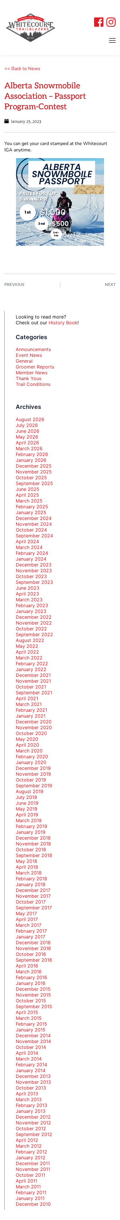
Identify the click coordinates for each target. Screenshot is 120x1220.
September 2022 (34, 634)
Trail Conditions (33, 384)
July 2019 (26, 797)
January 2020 (31, 762)
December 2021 (33, 675)
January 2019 (30, 832)
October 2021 (31, 687)
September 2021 (34, 692)
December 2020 (34, 722)
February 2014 (31, 1064)
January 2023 (31, 611)
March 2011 (28, 1186)
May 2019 (26, 809)
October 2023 (31, 576)
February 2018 (31, 878)
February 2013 (31, 1105)
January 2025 (31, 512)
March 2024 (29, 547)
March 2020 (29, 751)
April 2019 (27, 814)
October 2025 (31, 477)
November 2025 (34, 472)
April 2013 (27, 1093)
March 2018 (29, 873)
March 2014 (29, 1059)
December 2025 (34, 466)
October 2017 (31, 902)
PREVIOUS (14, 284)
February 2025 (32, 506)
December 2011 (33, 1163)
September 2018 (34, 855)
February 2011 (31, 1192)
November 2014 (33, 1041)
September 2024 (34, 536)
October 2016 (31, 954)
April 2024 (27, 541)
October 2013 (31, 1088)
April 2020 (27, 745)
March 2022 (29, 658)
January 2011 (30, 1198)
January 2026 (31, 460)
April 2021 (27, 698)
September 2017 (34, 907)
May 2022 (27, 646)
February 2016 (31, 977)
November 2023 (34, 570)
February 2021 (31, 710)
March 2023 (29, 599)
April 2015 (27, 1012)
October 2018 (31, 849)
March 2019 (29, 820)
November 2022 (34, 623)
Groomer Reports (35, 367)
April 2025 (27, 495)
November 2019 (33, 774)
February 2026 (32, 454)
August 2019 (29, 791)
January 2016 (30, 983)
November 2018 (33, 844)
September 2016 (34, 960)
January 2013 (30, 1111)
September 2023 (34, 582)
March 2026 (29, 448)
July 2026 (27, 425)
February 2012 (31, 1152)
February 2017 (31, 931)
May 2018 (26, 861)
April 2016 (27, 966)
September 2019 (34, 785)
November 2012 (33, 1123)
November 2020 (34, 727)
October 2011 (30, 1175)
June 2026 (27, 431)
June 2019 (27, 803)
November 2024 (34, 524)
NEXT (110, 284)
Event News (29, 355)
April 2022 (27, 652)
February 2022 (32, 663)
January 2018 (30, 884)
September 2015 (34, 1006)
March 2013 (29, 1099)
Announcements (33, 349)
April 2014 (27, 1053)
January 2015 (30, 1030)
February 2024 (32, 553)
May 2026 (27, 437)
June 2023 (27, 588)
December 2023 (34, 565)
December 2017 (33, 890)
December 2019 (33, 768)
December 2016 (33, 942)
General (24, 361)
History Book (63, 322)
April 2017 (27, 919)
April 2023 (27, 594)
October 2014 (31, 1047)
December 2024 (34, 518)
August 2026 (30, 419)
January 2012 (30, 1157)
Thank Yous (28, 378)
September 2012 (34, 1134)
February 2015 (31, 1024)
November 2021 (33, 681)
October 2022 (31, 629)
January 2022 (31, 669)
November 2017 (33, 896)
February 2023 (32, 605)
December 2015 (33, 989)
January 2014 (30, 1070)
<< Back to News (22, 68)
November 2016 (33, 948)
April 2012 (27, 1140)
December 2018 (33, 838)
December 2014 (33, 1035)
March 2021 (29, 704)
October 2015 (31, 1000)
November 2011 (33, 1169)
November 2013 (33, 1082)
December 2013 (33, 1076)
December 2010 (33, 1204)
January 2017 (30, 937)
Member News (31, 372)
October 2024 (31, 530)
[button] (112, 40)
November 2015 (33, 995)
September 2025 (34, 483)
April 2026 (27, 443)
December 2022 (34, 617)
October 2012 (31, 1128)
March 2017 (28, 925)
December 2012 (33, 1117)
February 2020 (32, 756)
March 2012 (29, 1146)
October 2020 (31, 733)
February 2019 (31, 826)
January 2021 (30, 716)
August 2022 (30, 640)
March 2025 (29, 501)
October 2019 (31, 780)
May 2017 (26, 913)
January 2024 (31, 559)
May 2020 (27, 739)
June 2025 (27, 489)
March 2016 (29, 971)
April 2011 (26, 1181)
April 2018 (27, 867)
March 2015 (29, 1018)
